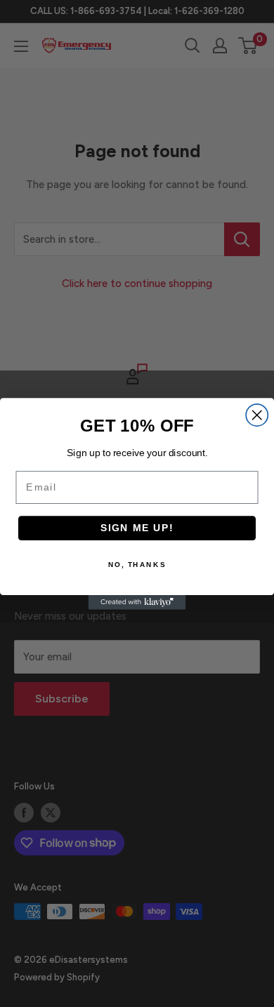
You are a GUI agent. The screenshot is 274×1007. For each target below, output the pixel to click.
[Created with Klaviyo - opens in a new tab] (137, 602)
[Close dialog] (257, 414)
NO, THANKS (137, 564)
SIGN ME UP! (137, 527)
